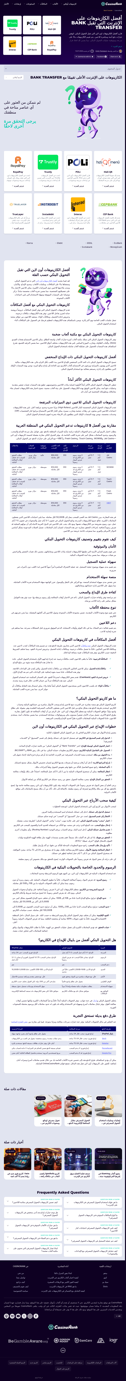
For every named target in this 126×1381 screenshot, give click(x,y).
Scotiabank (86, 247)
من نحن (20, 1286)
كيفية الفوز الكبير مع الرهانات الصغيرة (62, 1295)
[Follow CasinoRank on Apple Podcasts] (6, 1329)
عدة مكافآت (85, 649)
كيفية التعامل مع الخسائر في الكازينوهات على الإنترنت (62, 1304)
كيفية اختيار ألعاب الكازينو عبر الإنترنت (62, 1291)
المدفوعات (30, 4)
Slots (105, 1300)
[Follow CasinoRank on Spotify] (12, 1329)
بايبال (94, 1008)
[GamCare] (82, 1354)
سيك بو (105, 1295)
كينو (104, 1291)
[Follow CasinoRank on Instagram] (30, 1329)
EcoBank (117, 243)
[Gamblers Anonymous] (100, 1354)
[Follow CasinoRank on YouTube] (18, 1329)
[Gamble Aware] (28, 1354)
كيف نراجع (20, 1295)
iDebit (59, 243)
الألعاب (55, 4)
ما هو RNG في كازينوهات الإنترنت (62, 1300)
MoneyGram (115, 247)
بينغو (105, 1286)
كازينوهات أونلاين (69, 4)
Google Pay (105, 1064)
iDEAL (89, 243)
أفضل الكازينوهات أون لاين (45, 281)
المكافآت (43, 4)
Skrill (103, 1049)
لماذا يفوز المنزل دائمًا (62, 1286)
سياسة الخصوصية (20, 1304)
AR (118, 1329)
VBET (108, 507)
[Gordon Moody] (61, 1354)
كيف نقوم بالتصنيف (20, 1300)
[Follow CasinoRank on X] (24, 1329)
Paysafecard (106, 1059)
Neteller (104, 1054)
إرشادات (17, 4)
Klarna (29, 243)
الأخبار (6, 4)
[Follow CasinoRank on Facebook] (35, 1329)
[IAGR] (113, 1354)
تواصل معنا (20, 1291)
